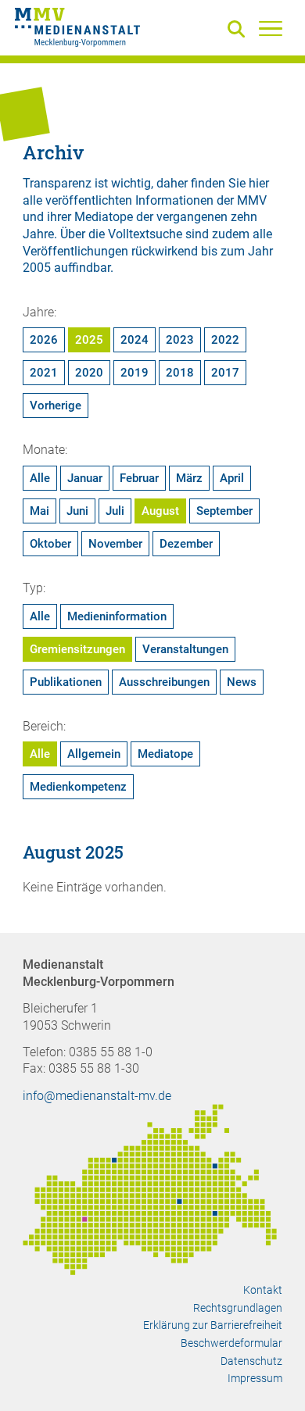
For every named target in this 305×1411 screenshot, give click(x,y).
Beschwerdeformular (231, 1343)
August (160, 511)
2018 (180, 373)
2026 (44, 340)
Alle (40, 478)
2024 (134, 340)
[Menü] (270, 28)
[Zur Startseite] (77, 30)
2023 (180, 340)
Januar (84, 478)
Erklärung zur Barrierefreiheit (212, 1325)
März (189, 478)
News (242, 682)
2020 (89, 373)
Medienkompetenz (78, 787)
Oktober (50, 544)
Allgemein (93, 754)
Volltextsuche (145, 234)
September (224, 511)
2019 (134, 373)
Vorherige (55, 405)
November (115, 544)
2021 (44, 373)
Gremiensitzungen (77, 649)
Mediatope (165, 754)
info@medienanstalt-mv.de (97, 1095)
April (232, 478)
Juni (77, 511)
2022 (225, 340)
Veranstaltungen (185, 649)
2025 (89, 340)
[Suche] (239, 30)
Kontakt (262, 1290)
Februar (139, 478)
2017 (225, 373)
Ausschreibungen (164, 682)
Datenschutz (251, 1361)
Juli (115, 511)
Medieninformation (117, 616)
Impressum (255, 1378)
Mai (39, 511)
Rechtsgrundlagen (237, 1308)
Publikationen (66, 682)
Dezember (186, 544)
